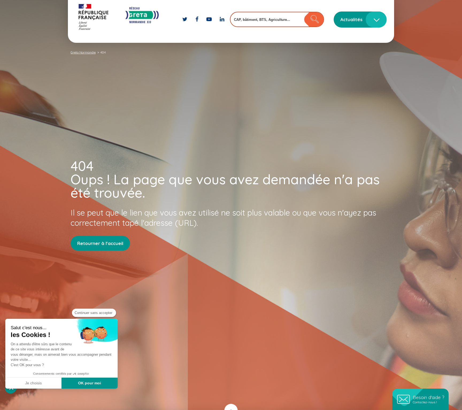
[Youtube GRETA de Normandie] (209, 19)
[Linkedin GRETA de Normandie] (222, 19)
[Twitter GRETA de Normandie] (185, 19)
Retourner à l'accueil (100, 243)
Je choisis (33, 383)
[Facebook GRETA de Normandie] (197, 19)
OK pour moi (89, 383)
